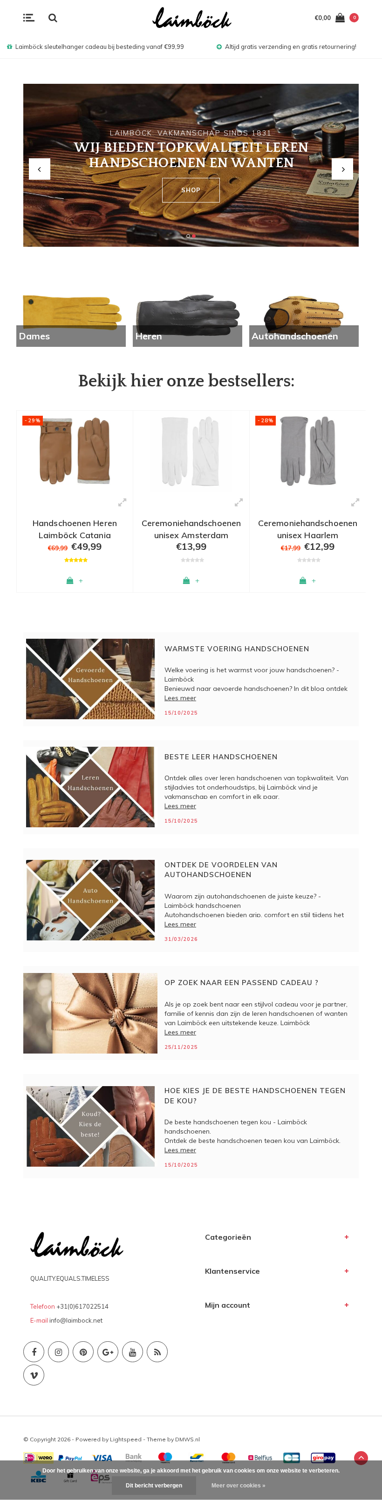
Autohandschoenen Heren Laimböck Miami (307, 528)
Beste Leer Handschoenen (221, 756)
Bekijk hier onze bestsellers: (186, 381)
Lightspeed (126, 1439)
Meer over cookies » (238, 1485)
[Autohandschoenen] (304, 314)
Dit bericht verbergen (154, 1485)
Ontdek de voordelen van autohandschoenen (221, 869)
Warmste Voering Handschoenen (236, 648)
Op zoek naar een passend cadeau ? (241, 982)
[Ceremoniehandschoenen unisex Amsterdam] (75, 451)
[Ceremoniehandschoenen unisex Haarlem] (191, 451)
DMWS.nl (187, 1439)
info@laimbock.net (75, 1320)
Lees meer (180, 698)
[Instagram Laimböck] (58, 1351)
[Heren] (187, 314)
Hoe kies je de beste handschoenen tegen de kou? (255, 1095)
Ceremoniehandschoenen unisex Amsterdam (74, 528)
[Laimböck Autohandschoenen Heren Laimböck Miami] (308, 451)
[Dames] (71, 314)
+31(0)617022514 (82, 1306)
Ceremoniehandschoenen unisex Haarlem (191, 528)
